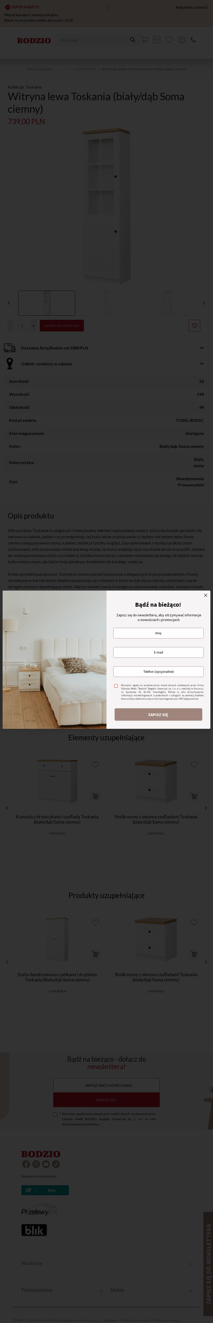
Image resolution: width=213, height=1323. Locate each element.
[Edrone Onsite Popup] (106, 661)
